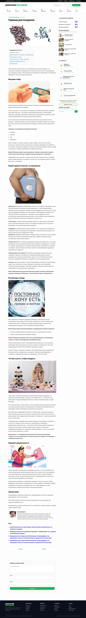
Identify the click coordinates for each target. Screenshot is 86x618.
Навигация (42, 608)
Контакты (78, 1)
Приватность (72, 1)
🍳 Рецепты (53, 10)
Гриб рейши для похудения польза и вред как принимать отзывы (68, 101)
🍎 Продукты (43, 10)
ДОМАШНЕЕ (16, 5)
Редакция (56, 605)
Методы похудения (14, 17)
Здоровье (28, 607)
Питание (27, 608)
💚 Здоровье (25, 10)
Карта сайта (71, 610)
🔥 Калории (69, 10)
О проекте (60, 1)
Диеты (70, 607)
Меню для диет (72, 608)
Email (11, 581)
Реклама (66, 1)
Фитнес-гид (28, 605)
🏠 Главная (9, 10)
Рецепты (27, 610)
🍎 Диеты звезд (68, 104)
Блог (70, 605)
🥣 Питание (35, 10)
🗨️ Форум (61, 10)
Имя (11, 575)
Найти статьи (76, 5)
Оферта (56, 608)
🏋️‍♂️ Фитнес (17, 10)
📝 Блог (77, 10)
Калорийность (43, 605)
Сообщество (42, 607)
